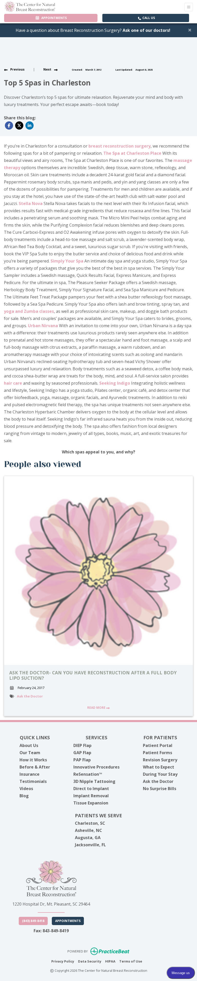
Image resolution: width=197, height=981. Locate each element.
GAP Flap (82, 752)
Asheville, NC (88, 830)
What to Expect (158, 767)
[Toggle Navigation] (188, 7)
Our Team (29, 752)
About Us (28, 745)
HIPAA (110, 961)
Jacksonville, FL (90, 845)
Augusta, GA (88, 837)
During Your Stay (160, 774)
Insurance (29, 774)
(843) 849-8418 (33, 921)
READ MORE (96, 707)
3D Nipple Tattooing (94, 781)
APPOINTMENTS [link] (53, 18)
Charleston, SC (90, 823)
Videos (26, 788)
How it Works (33, 760)
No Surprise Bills (159, 788)
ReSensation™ (87, 774)
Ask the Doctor (30, 696)
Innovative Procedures (96, 767)
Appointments (68, 921)
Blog (24, 796)
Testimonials (33, 781)
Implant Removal (91, 796)
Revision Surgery (160, 760)
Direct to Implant (91, 788)
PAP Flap (82, 760)
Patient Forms (157, 752)
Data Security (89, 961)
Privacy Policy (62, 961)
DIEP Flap (82, 745)
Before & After (34, 767)
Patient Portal (157, 745)
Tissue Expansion (90, 803)
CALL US (148, 18)
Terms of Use (130, 961)
